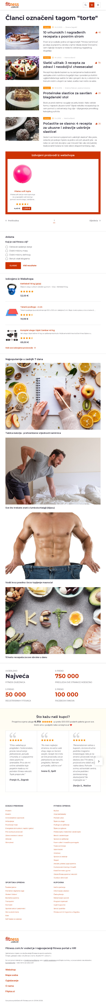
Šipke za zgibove (60, 828)
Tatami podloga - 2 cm (31, 307)
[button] (99, 761)
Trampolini (9, 901)
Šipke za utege (59, 821)
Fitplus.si (10, 991)
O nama (9, 986)
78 (99, 63)
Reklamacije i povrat (61, 898)
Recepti (47, 27)
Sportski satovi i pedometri (15, 908)
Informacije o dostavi (61, 891)
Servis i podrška (59, 908)
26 (100, 124)
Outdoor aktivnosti (61, 878)
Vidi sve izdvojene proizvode (19, 348)
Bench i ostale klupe (61, 835)
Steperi (56, 860)
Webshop (10, 969)
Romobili (8, 905)
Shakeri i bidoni (11, 894)
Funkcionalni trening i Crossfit (65, 867)
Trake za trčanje (60, 846)
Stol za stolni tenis (12, 912)
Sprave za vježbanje (61, 839)
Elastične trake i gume (62, 871)
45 (100, 32)
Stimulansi (9, 842)
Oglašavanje (11, 980)
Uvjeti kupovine (59, 905)
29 (99, 93)
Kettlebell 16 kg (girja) (30, 284)
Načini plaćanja (59, 887)
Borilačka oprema (12, 898)
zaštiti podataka (50, 960)
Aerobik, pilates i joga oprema (65, 864)
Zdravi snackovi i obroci (14, 835)
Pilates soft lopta (22, 191)
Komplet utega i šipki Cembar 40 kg (37, 330)
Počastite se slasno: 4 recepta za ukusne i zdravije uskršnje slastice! (67, 127)
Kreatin (8, 814)
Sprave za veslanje (60, 857)
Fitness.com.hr (12, 5)
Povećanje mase (11, 825)
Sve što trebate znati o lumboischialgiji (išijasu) (30, 508)
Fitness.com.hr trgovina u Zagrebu (67, 912)
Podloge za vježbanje (61, 825)
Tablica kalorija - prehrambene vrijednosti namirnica (33, 433)
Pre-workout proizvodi (13, 832)
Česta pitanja (58, 894)
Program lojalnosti (61, 901)
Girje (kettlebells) (60, 814)
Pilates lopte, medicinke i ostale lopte (67, 832)
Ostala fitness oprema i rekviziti (65, 874)
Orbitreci (57, 853)
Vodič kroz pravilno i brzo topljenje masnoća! (29, 582)
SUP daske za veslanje (13, 919)
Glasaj (13, 265)
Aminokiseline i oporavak (14, 818)
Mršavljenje (9, 821)
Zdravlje (8, 839)
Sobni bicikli (58, 849)
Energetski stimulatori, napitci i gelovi (19, 828)
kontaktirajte (10, 963)
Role (7, 915)
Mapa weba (11, 975)
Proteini (8, 811)
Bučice (56, 811)
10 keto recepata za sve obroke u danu (26, 657)
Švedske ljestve (10, 887)
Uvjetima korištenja (31, 960)
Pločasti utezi (59, 818)
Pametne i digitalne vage (14, 891)
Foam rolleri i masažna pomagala (66, 842)
